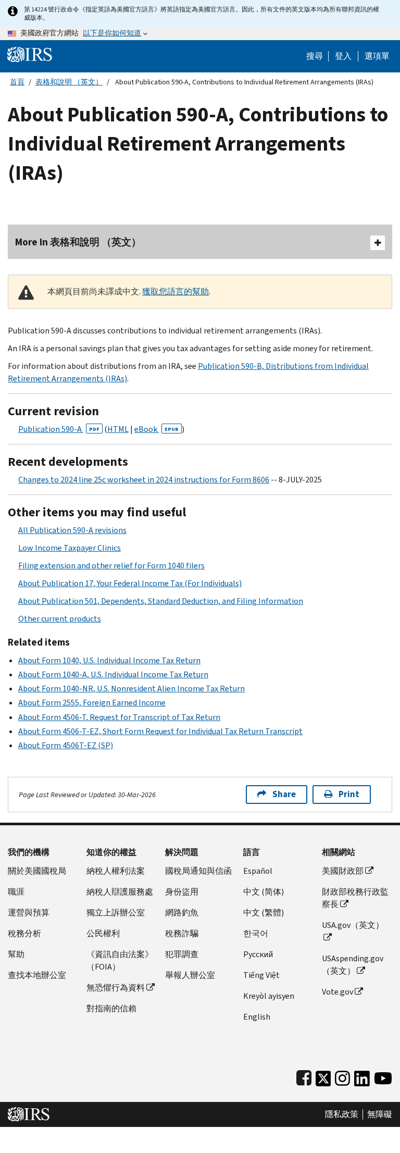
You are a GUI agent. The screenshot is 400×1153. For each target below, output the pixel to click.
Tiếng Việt (261, 975)
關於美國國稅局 (37, 870)
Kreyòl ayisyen (268, 995)
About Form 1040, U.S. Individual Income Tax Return (109, 660)
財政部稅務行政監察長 (355, 898)
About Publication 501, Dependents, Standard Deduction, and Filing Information (160, 601)
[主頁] (29, 53)
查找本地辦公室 (37, 975)
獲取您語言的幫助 (175, 291)
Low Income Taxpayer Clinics (69, 547)
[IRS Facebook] (303, 1076)
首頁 (17, 82)
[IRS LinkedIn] (362, 1076)
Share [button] (284, 794)
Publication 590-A (58, 429)
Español (257, 870)
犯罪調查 (181, 954)
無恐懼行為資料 (115, 987)
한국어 (255, 933)
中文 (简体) (263, 891)
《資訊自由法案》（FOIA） (119, 960)
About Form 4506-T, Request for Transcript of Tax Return (119, 717)
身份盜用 (181, 891)
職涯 (16, 891)
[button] (343, 56)
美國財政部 (343, 870)
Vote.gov (337, 991)
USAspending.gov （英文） (352, 964)
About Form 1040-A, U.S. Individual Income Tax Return (113, 674)
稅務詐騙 (181, 933)
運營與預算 (28, 912)
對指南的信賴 (111, 1008)
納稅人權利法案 (115, 870)
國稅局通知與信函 (198, 870)
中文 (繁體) (263, 912)
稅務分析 (24, 933)
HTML (118, 429)
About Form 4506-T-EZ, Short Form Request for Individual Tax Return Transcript (160, 731)
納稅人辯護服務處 (119, 891)
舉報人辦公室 (190, 975)
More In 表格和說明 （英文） (78, 242)
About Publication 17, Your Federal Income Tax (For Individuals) (130, 583)
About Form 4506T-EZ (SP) (65, 745)
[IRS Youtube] (383, 1076)
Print (349, 794)
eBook (156, 429)
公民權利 (103, 933)
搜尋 (314, 56)
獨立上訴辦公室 (115, 912)
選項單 (377, 56)
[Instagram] (342, 1076)
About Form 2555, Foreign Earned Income (92, 702)
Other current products (59, 618)
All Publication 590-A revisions (72, 530)
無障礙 (379, 1114)
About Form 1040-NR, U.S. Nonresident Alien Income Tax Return (131, 688)
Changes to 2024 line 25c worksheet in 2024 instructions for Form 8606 (143, 479)
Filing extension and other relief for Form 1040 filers (111, 565)
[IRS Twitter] (323, 1076)
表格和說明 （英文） (69, 82)
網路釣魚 (181, 912)
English (256, 1016)
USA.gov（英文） (353, 925)
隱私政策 (341, 1114)
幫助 (16, 954)
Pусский (258, 954)
